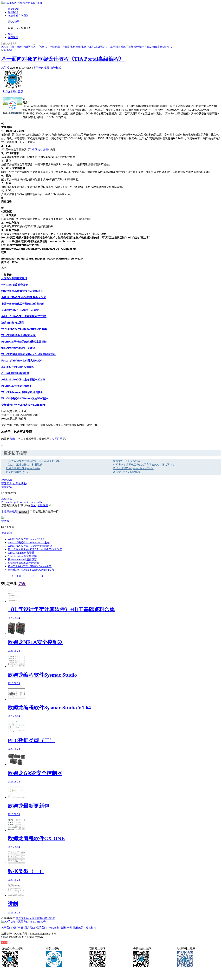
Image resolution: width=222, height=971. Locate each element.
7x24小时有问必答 (18, 15)
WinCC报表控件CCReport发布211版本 (24, 329)
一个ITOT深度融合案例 (14, 284)
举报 (4, 480)
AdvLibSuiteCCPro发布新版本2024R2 (23, 316)
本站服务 (54, 927)
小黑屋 (19, 921)
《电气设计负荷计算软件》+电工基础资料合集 (33, 461)
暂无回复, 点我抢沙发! (14, 483)
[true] (33, 44)
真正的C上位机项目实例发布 (17, 367)
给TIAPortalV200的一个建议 (18, 348)
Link (19, 502)
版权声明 (66, 927)
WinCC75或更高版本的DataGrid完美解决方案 (28, 354)
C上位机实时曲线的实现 (15, 373)
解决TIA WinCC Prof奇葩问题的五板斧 (30, 566)
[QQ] (4, 921)
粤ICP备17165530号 (34, 921)
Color (7, 502)
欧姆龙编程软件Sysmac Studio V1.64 (133, 468)
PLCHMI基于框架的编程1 (16, 386)
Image (13, 502)
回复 (9, 480)
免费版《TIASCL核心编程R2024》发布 (23, 297)
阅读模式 (56, 67)
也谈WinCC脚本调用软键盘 (23, 563)
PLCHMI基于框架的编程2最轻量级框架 (24, 341)
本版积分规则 (9, 511)
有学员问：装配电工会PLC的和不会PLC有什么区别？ (144, 464)
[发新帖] (6, 50)
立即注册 (13, 37)
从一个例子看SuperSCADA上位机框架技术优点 (35, 549)
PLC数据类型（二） (17, 472)
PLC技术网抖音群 (13, 91)
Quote (26, 502)
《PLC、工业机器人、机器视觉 (24, 464)
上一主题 (16, 575)
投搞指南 (91, 927)
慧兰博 (5, 67)
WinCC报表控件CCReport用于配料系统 (30, 546)
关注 (4, 533)
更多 (22, 583)
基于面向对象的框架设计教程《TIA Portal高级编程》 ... (141, 46)
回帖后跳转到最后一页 (46, 511)
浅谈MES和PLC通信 (12, 322)
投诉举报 (18, 927)
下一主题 (38, 575)
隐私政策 (78, 927)
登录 (10, 34)
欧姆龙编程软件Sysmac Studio (23, 468)
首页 (13, 8)
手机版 (12, 921)
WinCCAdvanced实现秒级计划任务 (22, 392)
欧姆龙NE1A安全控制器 (127, 461)
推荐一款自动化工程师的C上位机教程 (23, 303)
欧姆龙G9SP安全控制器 (126, 472)
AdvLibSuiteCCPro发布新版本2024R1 (23, 379)
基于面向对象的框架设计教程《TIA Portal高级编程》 (62, 59)
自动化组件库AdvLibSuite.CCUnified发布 (31, 569)
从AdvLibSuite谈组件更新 (22, 559)
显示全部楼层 (41, 67)
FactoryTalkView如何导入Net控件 (22, 360)
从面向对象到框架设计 (14, 278)
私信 (9, 533)
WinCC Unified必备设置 (21, 552)
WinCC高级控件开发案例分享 (18, 335)
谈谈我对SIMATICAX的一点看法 (20, 310)
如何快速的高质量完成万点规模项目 (22, 291)
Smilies (39, 502)
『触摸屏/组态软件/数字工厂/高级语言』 (85, 46)
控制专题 (54, 46)
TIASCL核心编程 (38, 149)
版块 (13, 12)
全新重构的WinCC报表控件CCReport (23, 405)
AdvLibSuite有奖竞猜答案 (22, 556)
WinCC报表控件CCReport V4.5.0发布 (29, 542)
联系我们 (41, 927)
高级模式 (6, 498)
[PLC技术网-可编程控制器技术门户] (22, 2)
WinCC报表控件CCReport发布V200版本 (24, 398)
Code (32, 502)
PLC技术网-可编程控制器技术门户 (21, 46)
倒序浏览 (6, 487)
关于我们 (6, 927)
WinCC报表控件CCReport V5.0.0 (26, 539)
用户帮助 (29, 927)
